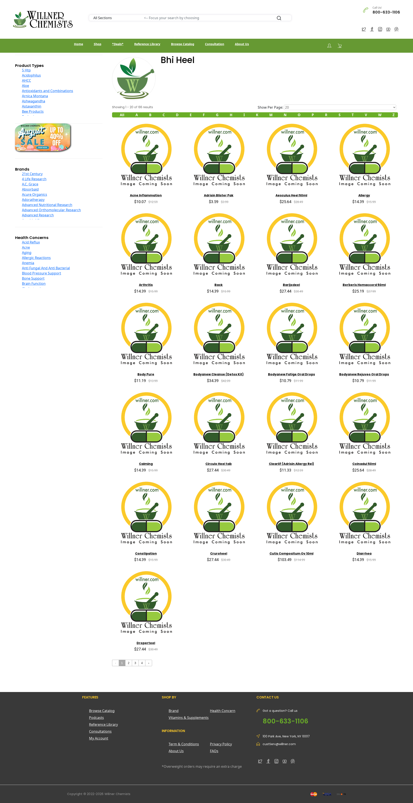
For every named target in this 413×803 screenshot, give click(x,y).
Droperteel (146, 643)
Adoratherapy (33, 199)
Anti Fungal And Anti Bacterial (46, 268)
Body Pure (145, 374)
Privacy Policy (221, 744)
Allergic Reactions (36, 257)
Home (78, 44)
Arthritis (146, 285)
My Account (98, 738)
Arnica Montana (35, 96)
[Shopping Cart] (340, 46)
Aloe (25, 85)
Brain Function (34, 283)
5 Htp (26, 70)
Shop (97, 44)
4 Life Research (34, 179)
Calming (146, 464)
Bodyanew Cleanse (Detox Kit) (218, 374)
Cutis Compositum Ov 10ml (291, 553)
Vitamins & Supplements (189, 717)
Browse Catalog (182, 44)
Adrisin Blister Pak (218, 195)
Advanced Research (38, 215)
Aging (26, 252)
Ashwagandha (33, 101)
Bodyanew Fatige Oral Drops (291, 374)
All (122, 115)
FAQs (214, 751)
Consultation (214, 44)
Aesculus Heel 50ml (291, 195)
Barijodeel (291, 285)
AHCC (26, 80)
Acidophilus (31, 75)
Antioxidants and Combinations (47, 90)
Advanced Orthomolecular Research (51, 210)
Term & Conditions (184, 744)
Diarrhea (364, 553)
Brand (174, 710)
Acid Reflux (31, 242)
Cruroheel (218, 553)
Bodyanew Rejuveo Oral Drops (364, 374)
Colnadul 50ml (364, 464)
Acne (26, 247)
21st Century (32, 173)
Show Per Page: (270, 107)
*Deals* (117, 44)
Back (218, 285)
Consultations (100, 731)
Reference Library (147, 44)
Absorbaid (30, 189)
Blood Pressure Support (41, 273)
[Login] (329, 46)
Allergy (364, 195)
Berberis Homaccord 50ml (364, 285)
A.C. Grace (30, 184)
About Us (242, 44)
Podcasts (96, 717)
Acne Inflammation (146, 195)
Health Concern (222, 710)
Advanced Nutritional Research (47, 204)
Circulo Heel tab (218, 464)
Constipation (146, 553)
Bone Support (33, 278)
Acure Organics (34, 194)
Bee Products (33, 111)
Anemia (28, 262)
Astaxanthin (31, 106)
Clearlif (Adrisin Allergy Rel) (291, 464)
